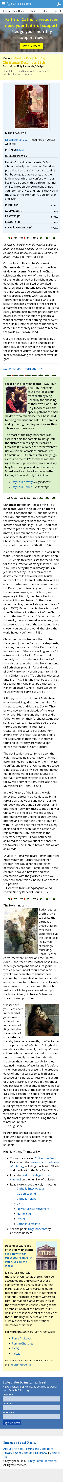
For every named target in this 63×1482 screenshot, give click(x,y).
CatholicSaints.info (28, 1224)
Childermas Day (45, 1158)
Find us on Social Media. (19, 1443)
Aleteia (16, 1353)
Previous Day (22, 58)
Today (34, 10)
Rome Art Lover (21, 1338)
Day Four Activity (22, 482)
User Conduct (23, 1453)
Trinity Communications (41, 1461)
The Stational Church (20, 1364)
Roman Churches (22, 1343)
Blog (46, 10)
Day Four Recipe (22, 487)
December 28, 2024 (17, 140)
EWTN (21, 1219)
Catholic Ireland (26, 1198)
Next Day (39, 58)
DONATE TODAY (31, 45)
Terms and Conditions (39, 1449)
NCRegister (24, 1214)
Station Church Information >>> (23, 368)
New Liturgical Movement (33, 1209)
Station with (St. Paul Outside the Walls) (19, 1260)
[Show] (20, 150)
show (54, 205)
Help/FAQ (41, 1453)
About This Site (13, 1449)
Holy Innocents (37, 1229)
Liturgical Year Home (13, 10)
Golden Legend (26, 1193)
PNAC (15, 1348)
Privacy (7, 1453)
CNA (19, 1204)
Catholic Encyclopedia (30, 1188)
